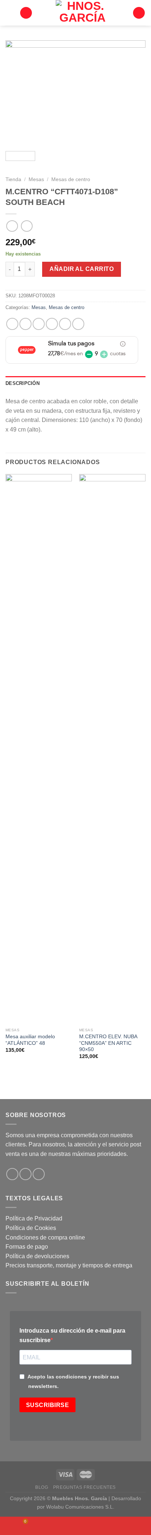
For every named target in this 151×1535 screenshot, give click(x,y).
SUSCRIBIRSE (47, 1405)
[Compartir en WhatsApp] (12, 324)
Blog (41, 1487)
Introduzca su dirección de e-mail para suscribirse (72, 1335)
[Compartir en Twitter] (39, 324)
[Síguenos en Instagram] (25, 1174)
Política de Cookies (30, 1228)
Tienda (13, 179)
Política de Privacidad (33, 1218)
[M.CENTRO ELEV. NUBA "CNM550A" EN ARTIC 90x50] (112, 749)
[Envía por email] (52, 324)
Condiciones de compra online (45, 1237)
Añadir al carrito (81, 269)
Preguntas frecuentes (84, 1487)
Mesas (36, 179)
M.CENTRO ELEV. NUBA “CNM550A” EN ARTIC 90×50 (108, 1043)
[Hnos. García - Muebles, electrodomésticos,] (82, 13)
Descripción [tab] (22, 383)
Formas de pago (26, 1247)
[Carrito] (139, 13)
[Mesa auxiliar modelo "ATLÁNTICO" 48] (38, 749)
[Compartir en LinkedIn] (78, 324)
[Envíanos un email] (39, 1174)
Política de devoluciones (37, 1256)
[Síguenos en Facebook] (12, 1174)
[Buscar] (26, 13)
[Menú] (9, 13)
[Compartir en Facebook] (25, 324)
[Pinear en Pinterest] (65, 324)
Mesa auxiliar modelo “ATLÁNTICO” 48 (30, 1040)
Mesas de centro (70, 179)
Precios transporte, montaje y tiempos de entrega (68, 1265)
